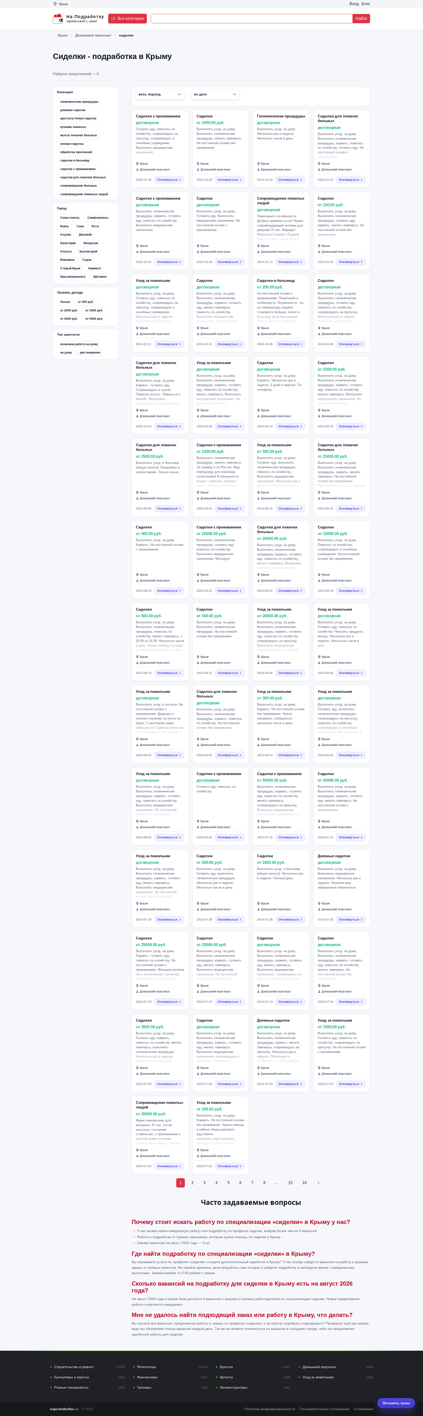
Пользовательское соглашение (324, 1409)
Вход (354, 4)
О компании (363, 1409)
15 (290, 1183)
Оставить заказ (396, 1403)
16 (304, 1183)
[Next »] (318, 1183)
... (276, 1183)
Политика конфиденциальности (269, 1409)
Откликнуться (167, 180)
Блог (366, 4)
